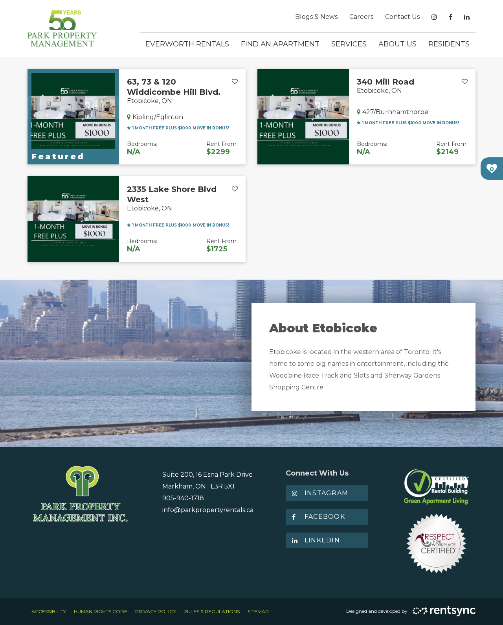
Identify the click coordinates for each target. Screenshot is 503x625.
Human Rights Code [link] (100, 611)
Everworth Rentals (187, 44)
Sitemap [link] (258, 611)
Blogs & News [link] (316, 16)
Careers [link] (361, 16)
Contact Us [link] (402, 16)
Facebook (325, 516)
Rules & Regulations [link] (212, 611)
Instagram (327, 493)
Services (349, 44)
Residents (449, 44)
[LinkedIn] (466, 17)
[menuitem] (316, 17)
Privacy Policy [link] (155, 611)
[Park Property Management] (62, 28)
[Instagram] (434, 17)
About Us (397, 44)
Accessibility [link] (48, 611)
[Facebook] (450, 17)
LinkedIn (322, 540)
